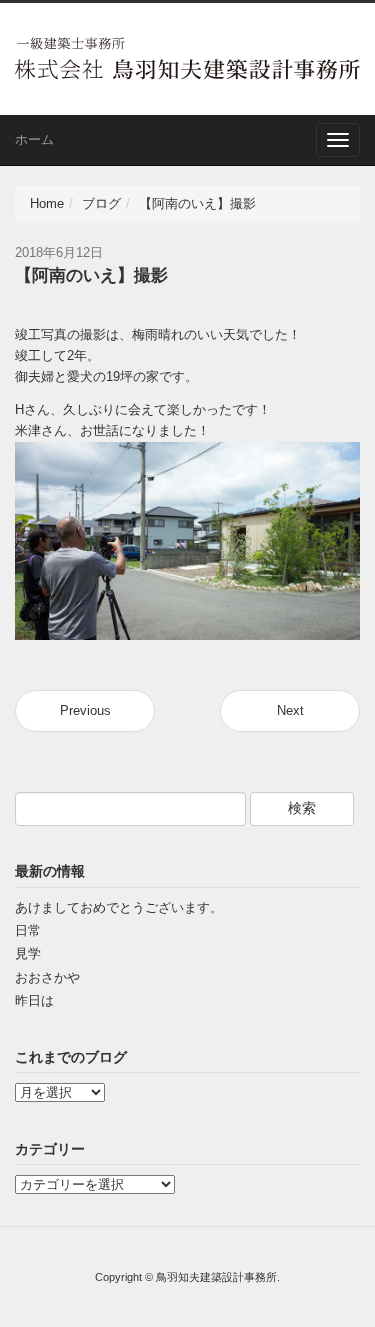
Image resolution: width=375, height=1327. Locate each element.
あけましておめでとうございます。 (119, 907)
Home (47, 203)
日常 (28, 930)
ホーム (34, 139)
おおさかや (47, 977)
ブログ (101, 203)
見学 (28, 953)
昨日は (34, 1000)
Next (290, 710)
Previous (85, 710)
